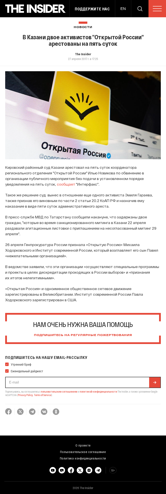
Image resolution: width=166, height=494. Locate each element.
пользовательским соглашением (59, 391)
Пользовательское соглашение (83, 452)
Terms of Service (42, 394)
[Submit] (154, 382)
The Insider (83, 54)
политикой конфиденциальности (98, 391)
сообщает (66, 184)
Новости (83, 27)
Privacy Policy (25, 394)
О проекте (82, 445)
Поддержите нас (92, 8)
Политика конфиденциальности (83, 458)
